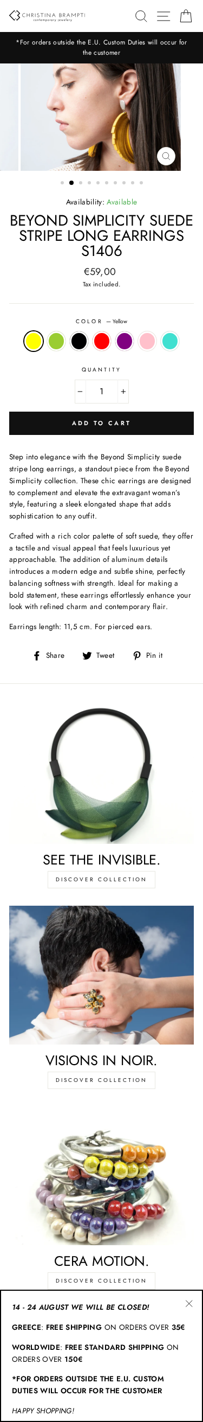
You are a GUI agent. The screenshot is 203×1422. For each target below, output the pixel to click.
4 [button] (90, 184)
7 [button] (116, 184)
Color (101, 321)
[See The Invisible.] (101, 775)
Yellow (33, 341)
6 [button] (107, 184)
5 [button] (99, 184)
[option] (101, 47)
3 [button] (81, 184)
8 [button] (125, 184)
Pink (147, 341)
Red (102, 341)
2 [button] (72, 183)
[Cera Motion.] (101, 1175)
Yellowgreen (56, 341)
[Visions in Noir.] (101, 975)
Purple (124, 341)
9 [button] (133, 184)
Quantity (101, 370)
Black (79, 341)
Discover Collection (101, 879)
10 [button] (142, 184)
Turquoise (170, 341)
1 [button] (63, 184)
